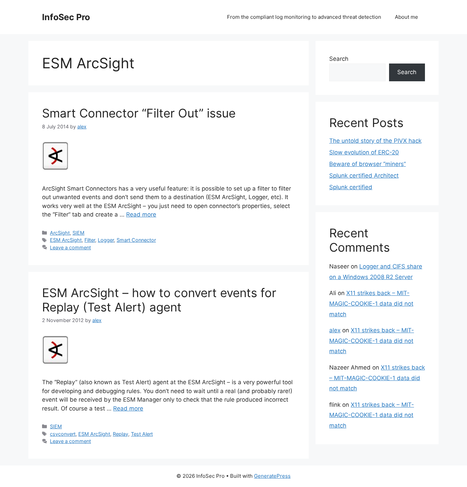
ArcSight (60, 233)
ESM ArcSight (66, 240)
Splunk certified (350, 187)
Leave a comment (70, 247)
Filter (89, 240)
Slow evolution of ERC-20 (364, 152)
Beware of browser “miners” (367, 164)
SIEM (78, 233)
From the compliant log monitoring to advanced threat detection (304, 17)
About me (406, 17)
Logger (106, 240)
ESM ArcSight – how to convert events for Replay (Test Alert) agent (159, 300)
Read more (141, 214)
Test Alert (142, 434)
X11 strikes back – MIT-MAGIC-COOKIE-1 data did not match (371, 303)
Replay (120, 434)
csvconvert (63, 434)
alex (335, 330)
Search (338, 58)
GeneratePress (272, 476)
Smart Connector (136, 240)
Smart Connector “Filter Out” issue (139, 113)
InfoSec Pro (66, 17)
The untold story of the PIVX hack (375, 140)
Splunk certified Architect (364, 175)
